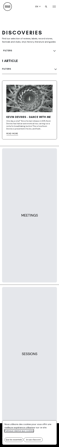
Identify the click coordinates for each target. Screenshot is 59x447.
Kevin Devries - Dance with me (28, 117)
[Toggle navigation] (54, 6)
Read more (12, 133)
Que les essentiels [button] (14, 439)
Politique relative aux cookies (19, 430)
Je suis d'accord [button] (33, 439)
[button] (46, 6)
